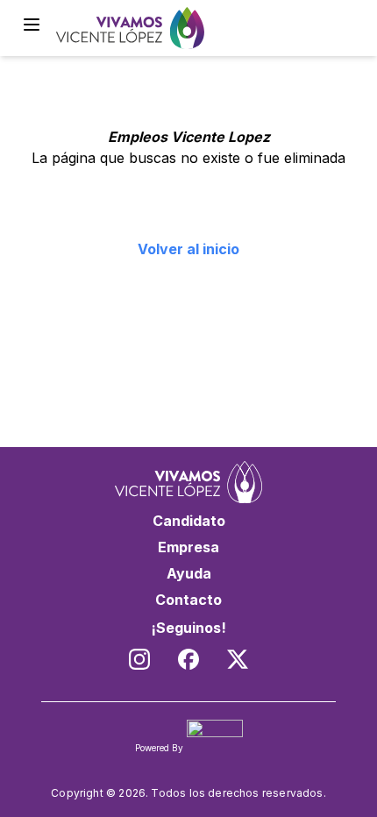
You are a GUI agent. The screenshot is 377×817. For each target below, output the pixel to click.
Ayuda (189, 573)
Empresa (188, 547)
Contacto (188, 599)
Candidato (189, 520)
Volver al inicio (188, 249)
